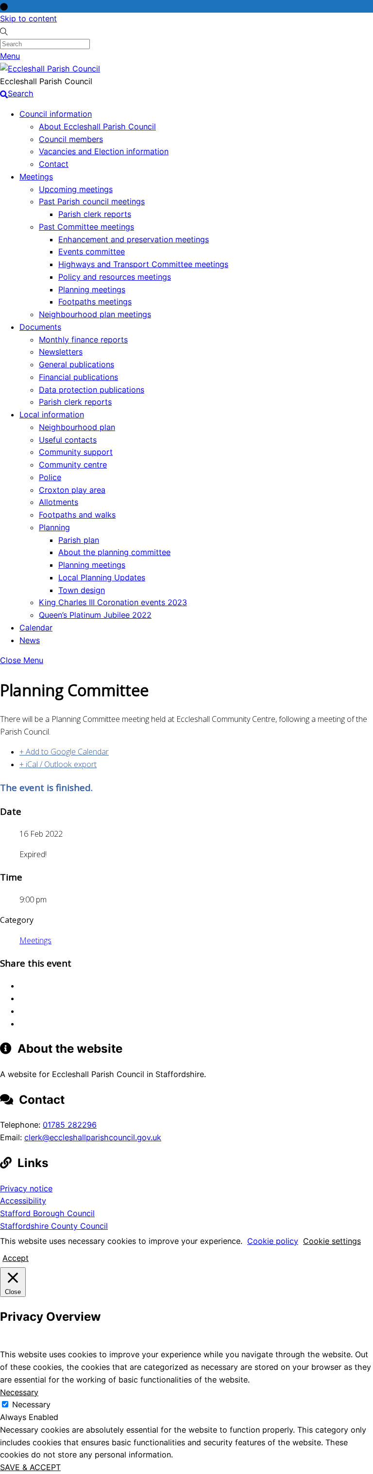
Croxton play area (72, 490)
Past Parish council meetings (92, 201)
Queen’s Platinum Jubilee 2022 (95, 615)
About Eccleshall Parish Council (97, 126)
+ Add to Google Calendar (64, 751)
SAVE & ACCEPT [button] (30, 1467)
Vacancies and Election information (104, 151)
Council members (71, 139)
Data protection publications (91, 390)
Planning (54, 527)
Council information (55, 114)
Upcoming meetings (76, 189)
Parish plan (78, 540)
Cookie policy (272, 1241)
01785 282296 (70, 1125)
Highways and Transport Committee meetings (143, 264)
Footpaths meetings (95, 301)
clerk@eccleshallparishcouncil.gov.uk (92, 1137)
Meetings (36, 176)
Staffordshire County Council (54, 1226)
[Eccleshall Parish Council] (50, 68)
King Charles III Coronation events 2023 (113, 602)
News (29, 640)
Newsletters (61, 352)
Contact (53, 164)
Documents (40, 327)
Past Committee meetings (86, 227)
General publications (76, 364)
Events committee (91, 251)
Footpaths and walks (77, 515)
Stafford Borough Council (47, 1213)
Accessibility (23, 1200)
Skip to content (28, 18)
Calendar (35, 627)
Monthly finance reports (83, 339)
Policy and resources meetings (114, 277)
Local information (51, 414)
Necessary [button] (19, 1392)
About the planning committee (114, 552)
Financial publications (78, 377)
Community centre (73, 464)
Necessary (31, 1404)
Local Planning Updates (101, 577)
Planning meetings (91, 289)
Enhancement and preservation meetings (133, 239)
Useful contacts (68, 440)
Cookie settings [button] (332, 1241)
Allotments (58, 502)
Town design (81, 590)
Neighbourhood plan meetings (95, 314)
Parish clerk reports (94, 214)
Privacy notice (26, 1188)
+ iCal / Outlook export (58, 764)
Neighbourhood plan (77, 427)
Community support (76, 452)
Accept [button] (15, 1258)
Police (50, 477)
